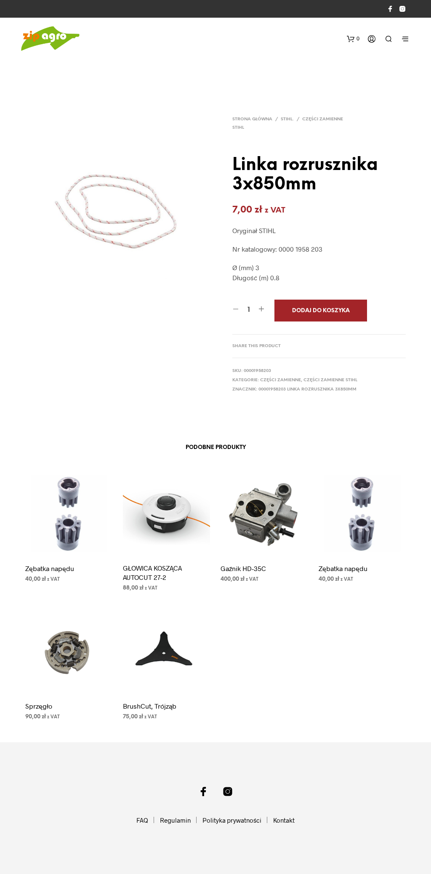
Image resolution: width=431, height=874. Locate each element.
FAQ (142, 820)
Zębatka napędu (49, 568)
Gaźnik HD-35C (243, 568)
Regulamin (175, 820)
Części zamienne (280, 380)
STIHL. (287, 119)
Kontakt (284, 820)
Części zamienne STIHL (330, 380)
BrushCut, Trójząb (149, 706)
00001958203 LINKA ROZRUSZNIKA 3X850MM (307, 389)
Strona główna (252, 119)
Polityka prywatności (231, 820)
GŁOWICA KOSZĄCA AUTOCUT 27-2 (152, 572)
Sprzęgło (38, 706)
